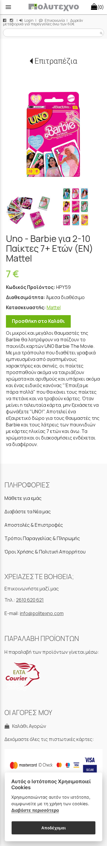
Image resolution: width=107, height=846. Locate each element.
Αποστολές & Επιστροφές (33, 525)
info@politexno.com (42, 613)
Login (28, 20)
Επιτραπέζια (55, 61)
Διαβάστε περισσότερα (35, 810)
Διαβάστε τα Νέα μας (27, 511)
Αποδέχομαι (53, 827)
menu (8, 7)
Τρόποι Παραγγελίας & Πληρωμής (42, 538)
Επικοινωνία (54, 20)
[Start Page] (54, 7)
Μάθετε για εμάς (23, 498)
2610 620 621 (30, 600)
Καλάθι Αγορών (28, 726)
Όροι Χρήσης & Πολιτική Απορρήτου (45, 551)
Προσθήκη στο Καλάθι (38, 321)
